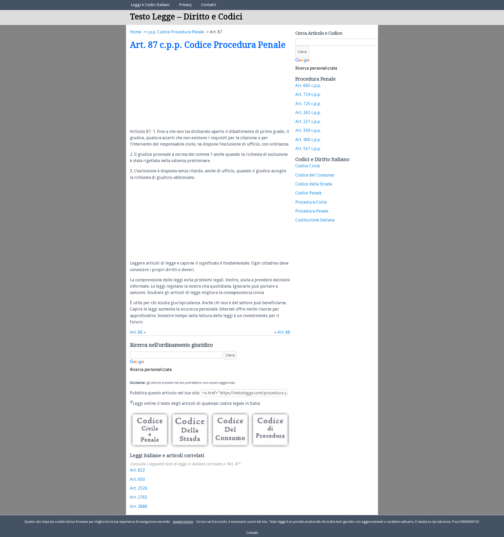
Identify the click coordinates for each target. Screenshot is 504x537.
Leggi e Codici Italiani (150, 4)
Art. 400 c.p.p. (308, 139)
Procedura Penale (311, 211)
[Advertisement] (174, 89)
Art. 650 (137, 479)
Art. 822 (137, 470)
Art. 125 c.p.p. (308, 103)
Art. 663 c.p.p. (308, 85)
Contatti (208, 4)
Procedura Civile (311, 202)
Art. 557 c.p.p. (308, 148)
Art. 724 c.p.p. (308, 94)
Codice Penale (308, 192)
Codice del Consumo (314, 175)
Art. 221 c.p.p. (308, 121)
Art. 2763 (138, 497)
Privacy (185, 4)
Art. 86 (136, 332)
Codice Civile (307, 165)
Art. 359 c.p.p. (308, 130)
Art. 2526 (138, 488)
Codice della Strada (313, 184)
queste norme (183, 522)
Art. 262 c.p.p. (308, 112)
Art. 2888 (138, 506)
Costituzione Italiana (314, 220)
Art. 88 (283, 332)
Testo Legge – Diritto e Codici (186, 16)
